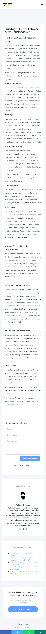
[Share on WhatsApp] (28, 632)
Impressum (18, 627)
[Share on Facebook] (6, 632)
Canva (30, 237)
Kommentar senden (30, 458)
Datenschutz (27, 627)
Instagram (8, 45)
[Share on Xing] (40, 632)
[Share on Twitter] (17, 632)
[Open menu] (42, 4)
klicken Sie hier (11, 404)
